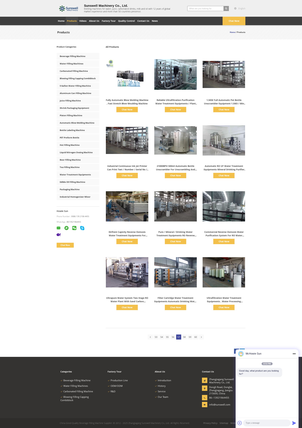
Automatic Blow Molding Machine (77, 122)
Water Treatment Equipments (75, 174)
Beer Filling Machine (70, 159)
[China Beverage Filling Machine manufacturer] (68, 8)
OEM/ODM (117, 385)
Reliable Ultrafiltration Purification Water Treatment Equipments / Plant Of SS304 (175, 103)
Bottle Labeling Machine (72, 130)
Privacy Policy (210, 423)
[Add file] (240, 422)
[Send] (294, 422)
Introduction (164, 380)
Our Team (163, 396)
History (162, 385)
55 (167, 336)
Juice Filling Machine (70, 100)
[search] (226, 8)
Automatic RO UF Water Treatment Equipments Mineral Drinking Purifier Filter (224, 169)
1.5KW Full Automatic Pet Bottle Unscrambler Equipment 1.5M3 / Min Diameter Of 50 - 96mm (224, 103)
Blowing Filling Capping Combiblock (78, 78)
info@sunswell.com (219, 404)
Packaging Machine (70, 189)
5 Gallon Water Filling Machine (75, 85)
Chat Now (234, 20)
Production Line (119, 380)
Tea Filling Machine (70, 167)
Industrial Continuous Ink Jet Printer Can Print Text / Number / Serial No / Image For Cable (127, 169)
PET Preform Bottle (69, 137)
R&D (113, 391)
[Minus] (294, 354)
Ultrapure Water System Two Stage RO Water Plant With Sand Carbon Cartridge (127, 301)
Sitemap (224, 423)
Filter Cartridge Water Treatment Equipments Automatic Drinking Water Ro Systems (175, 301)
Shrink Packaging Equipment (74, 108)
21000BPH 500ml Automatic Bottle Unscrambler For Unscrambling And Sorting (175, 169)
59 (190, 336)
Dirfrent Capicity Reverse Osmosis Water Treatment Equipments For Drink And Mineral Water (127, 235)
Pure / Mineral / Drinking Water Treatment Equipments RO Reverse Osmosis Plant (176, 235)
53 (156, 336)
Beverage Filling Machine (72, 56)
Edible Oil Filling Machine (72, 182)
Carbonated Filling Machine (74, 71)
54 (161, 336)
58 (184, 336)
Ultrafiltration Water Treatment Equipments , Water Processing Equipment (224, 301)
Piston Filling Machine (71, 115)
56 (173, 336)
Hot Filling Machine (70, 145)
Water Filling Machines (71, 63)
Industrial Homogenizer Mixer (75, 196)
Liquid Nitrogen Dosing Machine (76, 152)
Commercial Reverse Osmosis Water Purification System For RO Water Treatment (224, 235)
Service (161, 391)
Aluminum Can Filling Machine (75, 93)
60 (195, 336)
